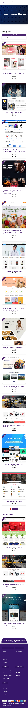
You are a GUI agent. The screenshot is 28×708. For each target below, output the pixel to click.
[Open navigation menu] (25, 2)
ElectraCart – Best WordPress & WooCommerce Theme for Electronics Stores (14, 151)
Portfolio (5, 659)
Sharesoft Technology (7, 705)
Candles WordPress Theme (14, 547)
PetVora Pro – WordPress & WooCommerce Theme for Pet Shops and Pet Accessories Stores (13, 308)
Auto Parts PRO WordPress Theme (14, 464)
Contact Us (6, 657)
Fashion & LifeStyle (7, 675)
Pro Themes (6, 678)
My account (19, 651)
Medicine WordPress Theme (14, 271)
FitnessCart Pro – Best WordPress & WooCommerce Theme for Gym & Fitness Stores (13, 191)
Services (5, 662)
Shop (17, 657)
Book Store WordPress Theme (14, 501)
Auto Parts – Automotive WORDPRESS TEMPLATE (13, 426)
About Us (5, 654)
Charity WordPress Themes (14, 112)
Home (4, 651)
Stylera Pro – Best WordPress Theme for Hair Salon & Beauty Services (13, 348)
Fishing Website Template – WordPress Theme (14, 624)
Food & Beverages (7, 670)
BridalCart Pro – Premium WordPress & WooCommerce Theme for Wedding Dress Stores (13, 73)
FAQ (17, 678)
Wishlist (18, 673)
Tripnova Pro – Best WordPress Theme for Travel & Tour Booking (13, 387)
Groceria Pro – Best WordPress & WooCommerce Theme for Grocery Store (13, 232)
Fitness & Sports (7, 673)
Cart (17, 654)
